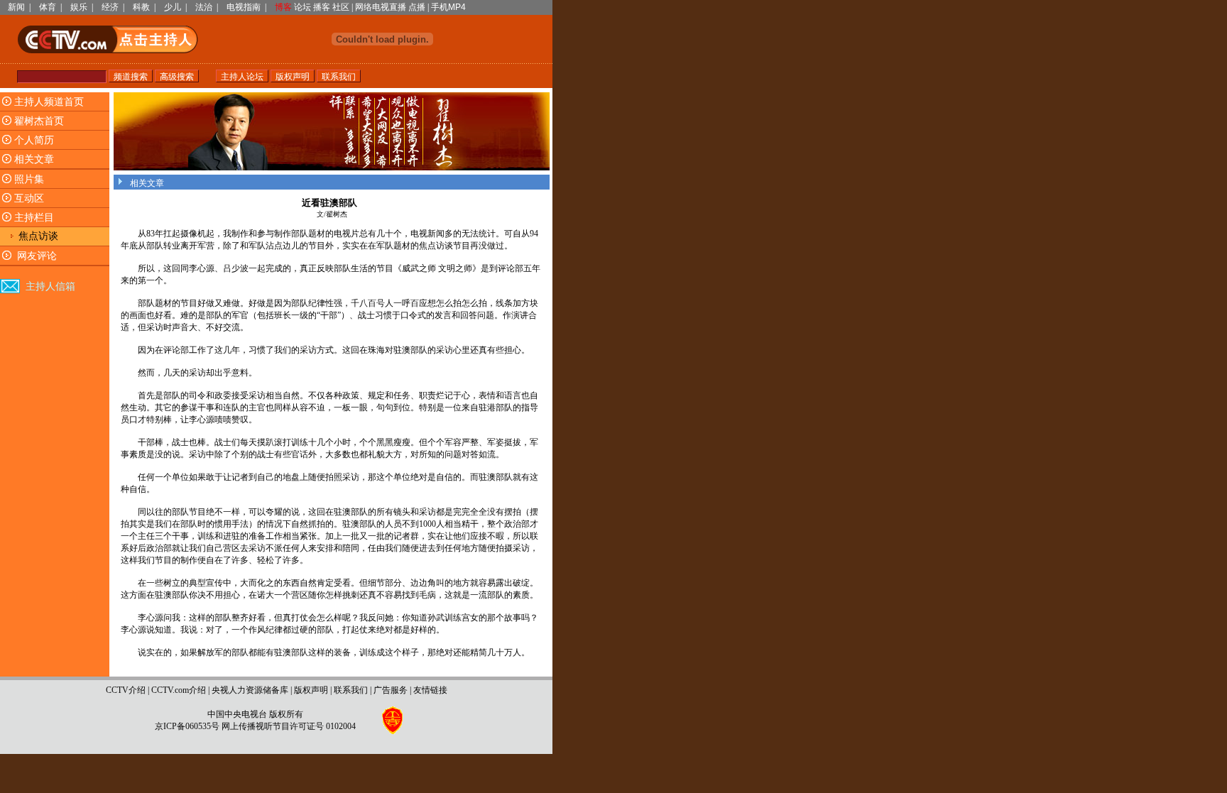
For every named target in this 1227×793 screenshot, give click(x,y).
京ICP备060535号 (187, 726)
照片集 (29, 179)
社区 (340, 7)
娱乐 (78, 7)
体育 (47, 7)
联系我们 (351, 690)
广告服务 (390, 690)
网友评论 (37, 256)
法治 (203, 7)
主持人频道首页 (49, 102)
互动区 (29, 198)
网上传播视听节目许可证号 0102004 (289, 726)
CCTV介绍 (126, 690)
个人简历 (34, 140)
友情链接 (430, 690)
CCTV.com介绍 (178, 690)
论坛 (302, 7)
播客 (321, 7)
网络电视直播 (380, 7)
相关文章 (34, 159)
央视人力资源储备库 (250, 690)
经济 (110, 7)
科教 (141, 7)
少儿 (172, 7)
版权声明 (311, 690)
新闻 (16, 7)
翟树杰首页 (39, 121)
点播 (416, 7)
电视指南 (244, 7)
